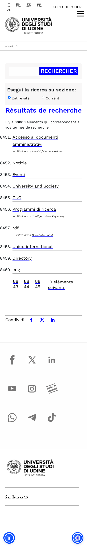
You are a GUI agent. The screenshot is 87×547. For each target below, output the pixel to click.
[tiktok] (52, 421)
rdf (15, 227)
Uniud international (32, 246)
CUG (16, 197)
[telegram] (32, 421)
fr (39, 4)
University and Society (35, 186)
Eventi (18, 174)
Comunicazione (52, 151)
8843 (15, 284)
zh (9, 10)
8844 (26, 284)
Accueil (9, 46)
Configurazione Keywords (48, 216)
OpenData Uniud (42, 235)
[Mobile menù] (80, 14)
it (8, 4)
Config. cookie (16, 497)
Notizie (19, 163)
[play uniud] (52, 393)
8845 (37, 284)
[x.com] (32, 364)
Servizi (36, 151)
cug (16, 269)
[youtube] (12, 393)
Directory (22, 258)
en (18, 4)
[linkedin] (52, 364)
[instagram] (32, 393)
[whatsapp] (12, 421)
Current (52, 98)
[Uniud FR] (28, 25)
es (29, 4)
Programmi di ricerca (34, 209)
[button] (9, 538)
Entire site (20, 98)
